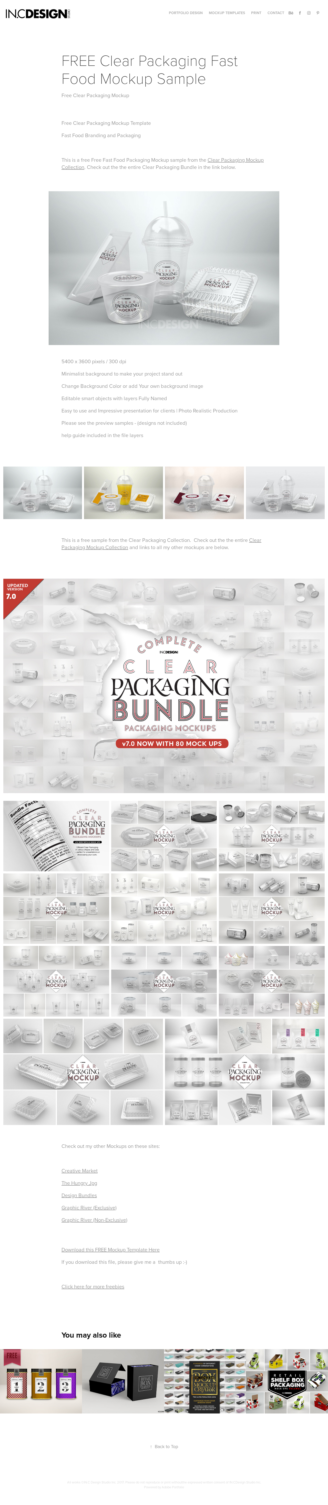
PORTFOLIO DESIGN (186, 12)
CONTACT (276, 12)
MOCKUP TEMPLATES (227, 12)
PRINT (256, 12)
